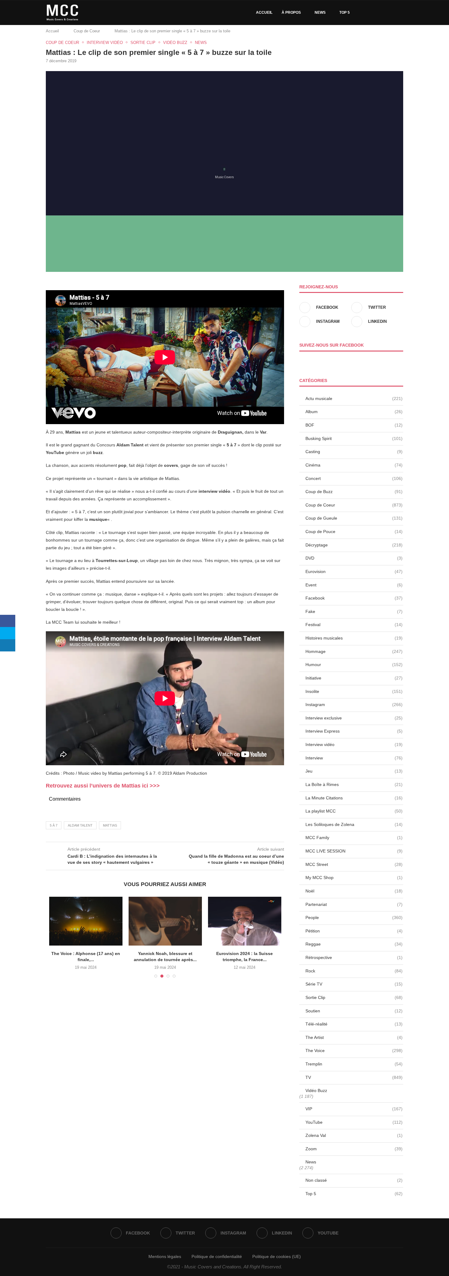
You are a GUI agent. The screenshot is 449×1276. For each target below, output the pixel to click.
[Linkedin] (384, 12)
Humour (354, 664)
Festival (354, 624)
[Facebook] (365, 12)
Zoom (354, 1148)
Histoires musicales (354, 638)
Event (354, 584)
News (320, 12)
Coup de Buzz (354, 491)
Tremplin (354, 1064)
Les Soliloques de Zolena (354, 824)
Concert (354, 478)
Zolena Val (354, 1135)
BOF (354, 425)
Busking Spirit (354, 438)
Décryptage (354, 544)
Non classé (354, 1180)
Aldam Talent (80, 825)
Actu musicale (354, 398)
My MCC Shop (354, 877)
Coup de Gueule (354, 518)
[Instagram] (378, 12)
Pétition (354, 930)
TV (354, 1077)
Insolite (354, 691)
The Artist (354, 1037)
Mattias (110, 825)
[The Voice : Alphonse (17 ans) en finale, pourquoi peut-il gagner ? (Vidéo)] (85, 921)
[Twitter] (371, 12)
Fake (354, 611)
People (354, 917)
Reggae (354, 944)
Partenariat (354, 904)
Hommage (354, 651)
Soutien (354, 1010)
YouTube (354, 1122)
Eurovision (354, 571)
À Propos (291, 12)
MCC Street (354, 864)
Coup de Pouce (354, 531)
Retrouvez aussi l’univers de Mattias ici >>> (103, 786)
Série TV (354, 984)
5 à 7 (53, 825)
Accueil (264, 12)
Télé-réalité (354, 1024)
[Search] (400, 12)
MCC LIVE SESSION (354, 851)
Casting (354, 451)
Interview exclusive (354, 717)
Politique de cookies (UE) (276, 1256)
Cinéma (354, 465)
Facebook (354, 598)
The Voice (354, 1050)
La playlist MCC (354, 811)
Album (354, 411)
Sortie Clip (354, 997)
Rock (354, 970)
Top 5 (344, 12)
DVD (354, 558)
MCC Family (354, 837)
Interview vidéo (354, 744)
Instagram (354, 704)
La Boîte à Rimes (354, 784)
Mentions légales (164, 1256)
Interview (354, 757)
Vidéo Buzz (316, 1090)
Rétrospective (354, 957)
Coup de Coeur (87, 31)
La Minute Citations (354, 797)
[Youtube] (390, 12)
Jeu (354, 771)
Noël (354, 891)
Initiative (354, 678)
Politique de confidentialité (217, 1256)
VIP (354, 1108)
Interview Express (354, 731)
